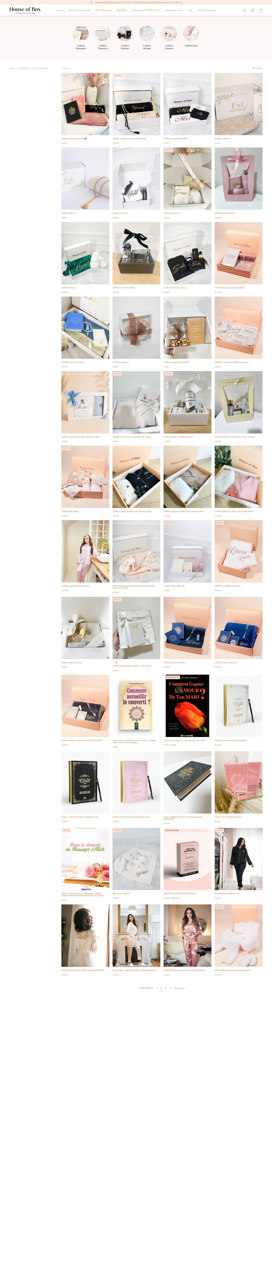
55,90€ (116, 143)
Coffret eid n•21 (171, 213)
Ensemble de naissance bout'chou (233, 970)
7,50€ (115, 747)
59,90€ (64, 367)
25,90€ (116, 218)
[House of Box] (25, 10)
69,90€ (167, 292)
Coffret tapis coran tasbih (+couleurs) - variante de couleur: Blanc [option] (113, 662)
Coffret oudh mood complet (178, 437)
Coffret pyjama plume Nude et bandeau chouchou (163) (134, 587)
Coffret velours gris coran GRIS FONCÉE (82, 740)
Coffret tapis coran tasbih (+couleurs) (132, 666)
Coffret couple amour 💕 (74, 139)
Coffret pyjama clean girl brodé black (132, 511)
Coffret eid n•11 (120, 213)
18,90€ (218, 822)
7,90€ (64, 900)
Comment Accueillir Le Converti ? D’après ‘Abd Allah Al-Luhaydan (134, 741)
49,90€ (64, 442)
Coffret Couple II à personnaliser (129, 139)
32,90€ (218, 745)
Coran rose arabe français (228, 817)
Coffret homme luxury (175, 288)
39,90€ (64, 292)
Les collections (24, 68)
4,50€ (115, 367)
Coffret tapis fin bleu (174, 663)
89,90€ (64, 516)
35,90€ (218, 218)
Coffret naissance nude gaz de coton (132, 437)
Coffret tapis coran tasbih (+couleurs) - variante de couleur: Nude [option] (116, 662)
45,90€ (64, 975)
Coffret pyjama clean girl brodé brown (184, 511)
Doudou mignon (121, 893)
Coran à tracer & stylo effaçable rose (131, 817)
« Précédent (145, 987)
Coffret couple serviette (176, 139)
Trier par (65, 68)
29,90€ (167, 975)
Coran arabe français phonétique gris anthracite (183, 818)
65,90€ (218, 367)
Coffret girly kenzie (225, 213)
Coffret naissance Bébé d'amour (232, 362)
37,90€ (218, 898)
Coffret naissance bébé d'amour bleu (80, 437)
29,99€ (218, 442)
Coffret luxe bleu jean (72, 362)
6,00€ (115, 671)
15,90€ (167, 218)
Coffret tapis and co (71, 663)
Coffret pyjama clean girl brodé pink (234, 511)
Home (12, 68)
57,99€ (116, 442)
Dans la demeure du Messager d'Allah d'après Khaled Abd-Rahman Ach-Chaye (82, 894)
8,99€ (64, 218)
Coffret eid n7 (68, 213)
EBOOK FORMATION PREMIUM (180, 893)
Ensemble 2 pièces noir (227, 893)
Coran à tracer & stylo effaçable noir (79, 817)
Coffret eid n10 (222, 139)
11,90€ (166, 367)
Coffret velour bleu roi (226, 663)
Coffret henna (68, 288)
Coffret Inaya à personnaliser (230, 288)
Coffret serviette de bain (227, 586)
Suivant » (180, 987)
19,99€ (64, 667)
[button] (206, 10)
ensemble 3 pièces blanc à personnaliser (82, 970)
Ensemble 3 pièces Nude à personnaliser (134, 970)
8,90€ (217, 143)
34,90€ (218, 292)
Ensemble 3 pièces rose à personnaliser (184, 970)
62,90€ (64, 143)
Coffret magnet (121, 362)
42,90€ (167, 442)
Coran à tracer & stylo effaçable (231, 740)
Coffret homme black (124, 288)
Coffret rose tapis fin (174, 586)
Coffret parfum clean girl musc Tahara (235, 437)
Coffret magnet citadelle (176, 362)
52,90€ (167, 143)
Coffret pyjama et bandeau (75, 586)
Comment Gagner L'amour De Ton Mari (184, 740)
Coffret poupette (70, 511)
